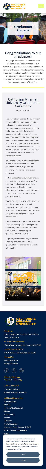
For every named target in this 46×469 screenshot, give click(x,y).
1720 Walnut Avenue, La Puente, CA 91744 (22, 345)
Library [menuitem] (7, 411)
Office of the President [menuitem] (13, 408)
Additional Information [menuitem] (13, 398)
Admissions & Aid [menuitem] (11, 386)
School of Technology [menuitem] (13, 380)
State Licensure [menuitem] (10, 424)
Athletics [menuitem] (8, 421)
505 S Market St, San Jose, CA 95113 (20, 353)
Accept (23, 454)
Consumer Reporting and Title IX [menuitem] (17, 427)
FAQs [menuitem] (6, 434)
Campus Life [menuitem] (9, 414)
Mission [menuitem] (7, 405)
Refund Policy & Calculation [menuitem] (15, 392)
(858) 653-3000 (11, 360)
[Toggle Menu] (41, 6)
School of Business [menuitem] (12, 377)
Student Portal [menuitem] (10, 402)
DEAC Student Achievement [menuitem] (15, 430)
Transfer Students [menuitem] (11, 389)
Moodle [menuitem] (7, 418)
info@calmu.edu (11, 364)
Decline (23, 460)
